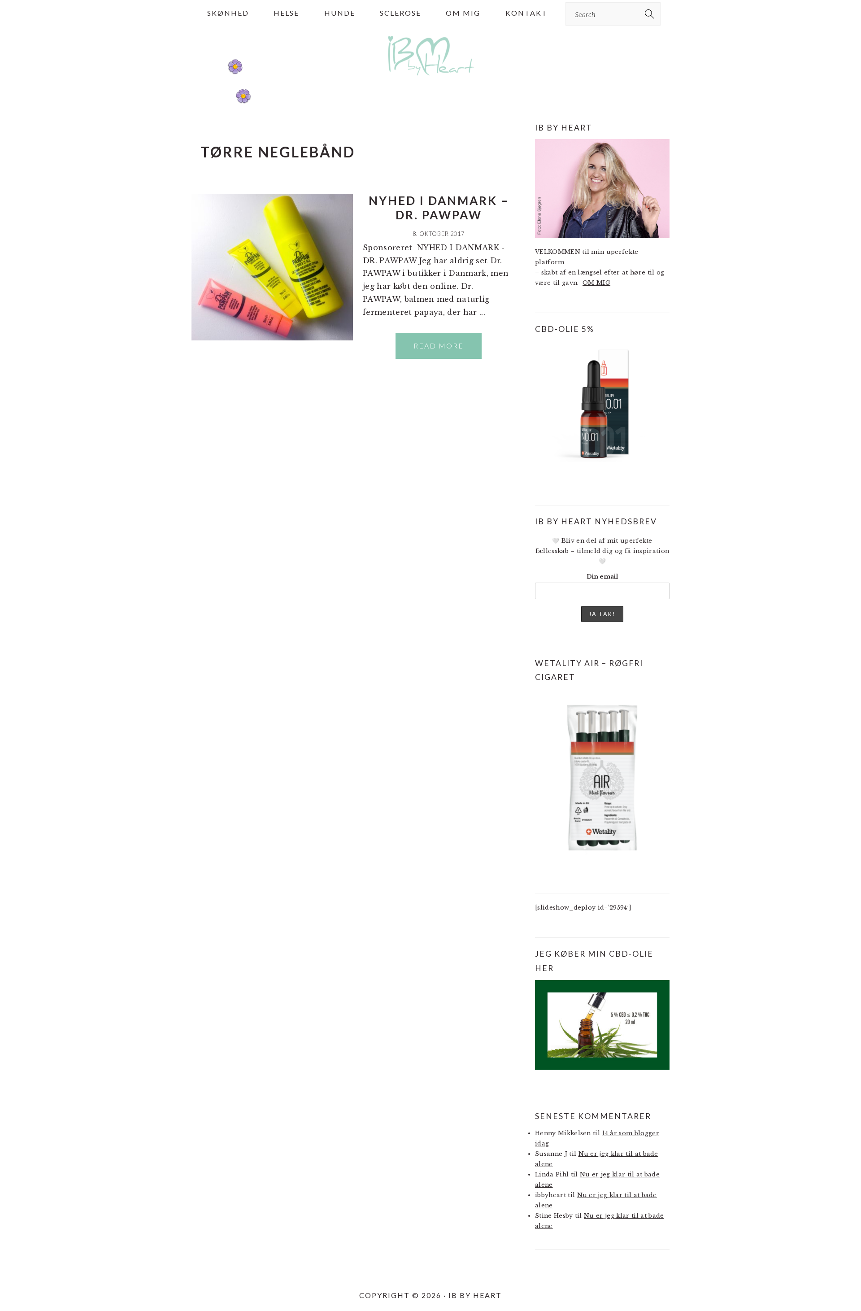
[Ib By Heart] (431, 80)
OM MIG (596, 282)
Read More (438, 345)
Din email (602, 576)
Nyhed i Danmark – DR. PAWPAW (439, 207)
